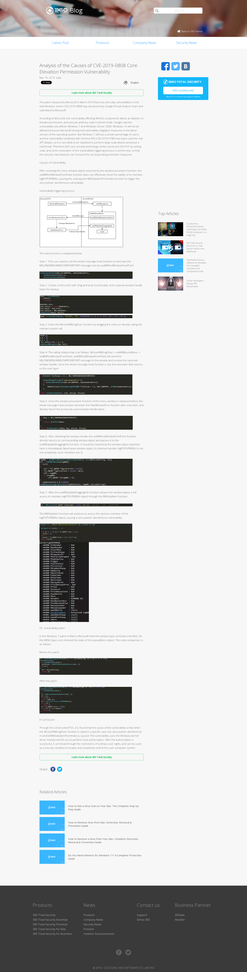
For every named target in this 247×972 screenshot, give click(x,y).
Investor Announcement (99, 934)
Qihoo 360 (143, 920)
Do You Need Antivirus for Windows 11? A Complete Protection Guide (104, 857)
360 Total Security (44, 915)
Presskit (89, 929)
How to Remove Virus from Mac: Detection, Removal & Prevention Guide (100, 824)
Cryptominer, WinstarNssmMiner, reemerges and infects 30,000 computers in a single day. (197, 229)
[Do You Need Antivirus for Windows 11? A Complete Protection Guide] (52, 857)
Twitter (175, 66)
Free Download (183, 90)
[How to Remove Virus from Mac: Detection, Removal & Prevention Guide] (52, 824)
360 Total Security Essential (50, 920)
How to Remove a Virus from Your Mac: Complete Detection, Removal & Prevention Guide (103, 840)
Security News (186, 42)
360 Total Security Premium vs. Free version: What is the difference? (195, 247)
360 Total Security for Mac (49, 929)
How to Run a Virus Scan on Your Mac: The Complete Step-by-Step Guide (104, 807)
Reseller (180, 920)
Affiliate (179, 915)
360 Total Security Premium (50, 924)
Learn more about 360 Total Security (92, 92)
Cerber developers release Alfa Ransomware (195, 283)
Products (102, 42)
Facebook (165, 66)
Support (142, 915)
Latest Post (60, 42)
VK (185, 66)
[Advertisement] (183, 157)
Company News (144, 42)
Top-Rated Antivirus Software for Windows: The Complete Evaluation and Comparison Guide (196, 265)
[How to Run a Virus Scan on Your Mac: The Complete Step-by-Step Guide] (52, 808)
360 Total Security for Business (52, 934)
